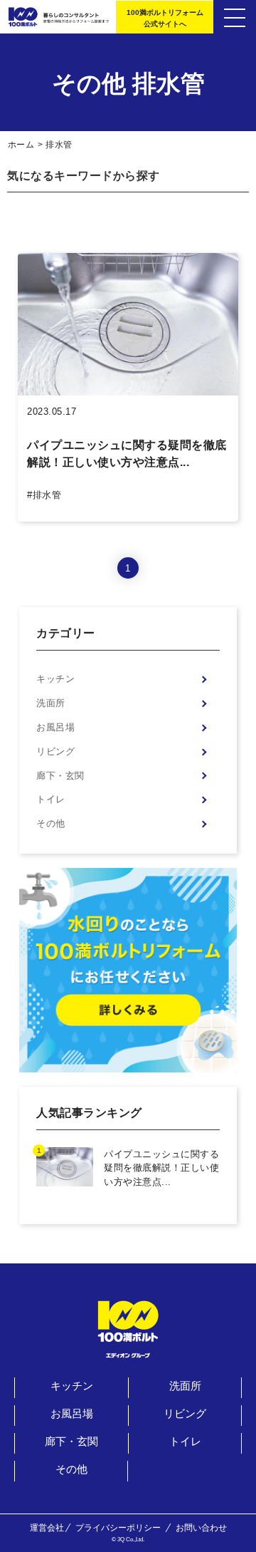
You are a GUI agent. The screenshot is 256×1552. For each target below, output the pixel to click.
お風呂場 (55, 727)
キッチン (55, 678)
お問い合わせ (201, 1527)
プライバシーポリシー (118, 1527)
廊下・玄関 (60, 775)
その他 (50, 823)
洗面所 (50, 703)
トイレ (50, 799)
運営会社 (47, 1527)
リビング (55, 751)
